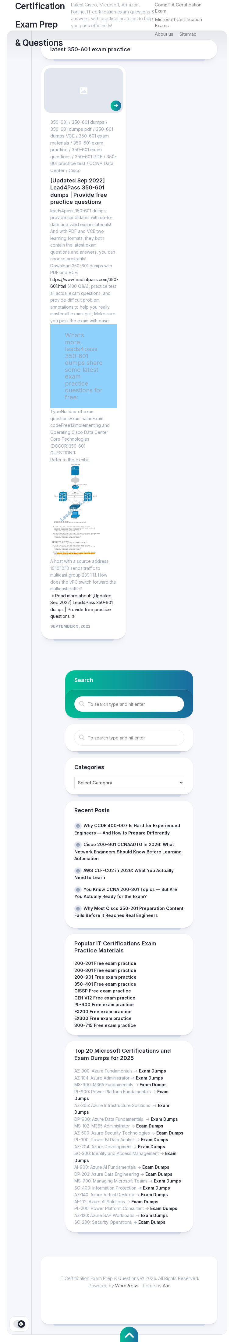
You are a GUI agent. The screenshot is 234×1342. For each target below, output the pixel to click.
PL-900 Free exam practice (104, 1004)
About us (164, 34)
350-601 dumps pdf (71, 129)
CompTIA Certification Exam (178, 8)
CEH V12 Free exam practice (104, 997)
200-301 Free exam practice (105, 970)
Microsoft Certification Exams (178, 22)
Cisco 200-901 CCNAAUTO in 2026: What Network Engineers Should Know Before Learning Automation (128, 851)
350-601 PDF (88, 157)
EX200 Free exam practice (103, 1011)
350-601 (59, 122)
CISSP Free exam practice (102, 990)
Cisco (75, 170)
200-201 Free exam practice (105, 963)
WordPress (126, 1286)
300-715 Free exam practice (105, 1025)
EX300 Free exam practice (103, 1018)
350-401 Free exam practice (105, 984)
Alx (166, 1286)
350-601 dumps (88, 122)
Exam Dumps (152, 1070)
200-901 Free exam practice (105, 977)
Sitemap (188, 34)
